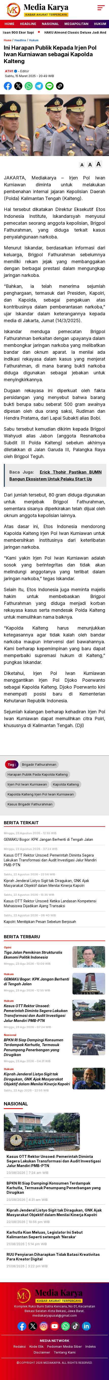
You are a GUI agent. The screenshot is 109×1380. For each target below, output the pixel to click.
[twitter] (33, 1329)
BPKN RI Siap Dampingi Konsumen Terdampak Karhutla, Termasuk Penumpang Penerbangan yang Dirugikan (54, 1187)
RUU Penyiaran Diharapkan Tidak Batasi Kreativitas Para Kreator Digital (53, 1256)
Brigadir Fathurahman (39, 764)
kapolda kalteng (66, 784)
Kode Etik (36, 1346)
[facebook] (22, 1329)
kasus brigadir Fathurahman (30, 804)
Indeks (90, 1346)
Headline (28, 24)
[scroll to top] (101, 1350)
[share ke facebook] (9, 89)
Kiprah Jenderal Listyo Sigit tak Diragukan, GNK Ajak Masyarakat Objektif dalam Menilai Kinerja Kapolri (37, 1079)
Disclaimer (42, 1352)
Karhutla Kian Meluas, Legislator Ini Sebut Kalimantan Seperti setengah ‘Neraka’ (45, 1234)
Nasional (50, 24)
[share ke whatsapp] (30, 89)
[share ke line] (50, 89)
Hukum (100, 24)
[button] (82, 165)
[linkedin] (87, 1329)
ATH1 (9, 71)
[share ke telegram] (39, 89)
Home (9, 24)
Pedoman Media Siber (64, 1346)
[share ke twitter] (19, 89)
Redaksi (19, 1346)
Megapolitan (76, 24)
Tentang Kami (65, 1352)
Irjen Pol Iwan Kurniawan (27, 784)
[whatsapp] (65, 1329)
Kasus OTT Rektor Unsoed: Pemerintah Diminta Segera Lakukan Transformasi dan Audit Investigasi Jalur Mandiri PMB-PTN (54, 1161)
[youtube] (55, 1329)
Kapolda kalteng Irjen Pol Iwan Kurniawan (41, 794)
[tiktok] (76, 1329)
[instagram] (44, 1329)
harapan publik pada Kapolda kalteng (38, 774)
